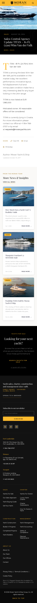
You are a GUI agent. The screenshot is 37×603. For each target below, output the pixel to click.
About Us (6, 550)
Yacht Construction (9, 523)
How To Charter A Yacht (26, 510)
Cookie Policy (7, 576)
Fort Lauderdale (8, 439)
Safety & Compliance (24, 531)
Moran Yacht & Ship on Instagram (16, 427)
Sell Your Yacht (8, 506)
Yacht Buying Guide (10, 502)
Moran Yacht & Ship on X (5, 427)
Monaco (6, 454)
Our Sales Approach (9, 498)
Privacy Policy (8, 572)
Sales (12, 50)
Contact (5, 562)
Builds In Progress (9, 527)
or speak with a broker (18, 367)
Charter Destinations (24, 504)
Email (26, 141)
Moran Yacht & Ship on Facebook (11, 427)
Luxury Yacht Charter (24, 498)
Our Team (6, 554)
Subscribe (18, 419)
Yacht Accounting (26, 527)
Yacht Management (27, 523)
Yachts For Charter (26, 494)
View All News (9, 182)
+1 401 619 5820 (8, 479)
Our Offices (7, 558)
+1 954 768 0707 (9, 448)
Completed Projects (10, 531)
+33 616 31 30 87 (9, 464)
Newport (6, 470)
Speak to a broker (12, 395)
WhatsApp (9, 147)
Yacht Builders (8, 535)
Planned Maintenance (24, 537)
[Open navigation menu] (3, 3)
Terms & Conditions (21, 572)
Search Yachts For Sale (18, 361)
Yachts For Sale (8, 494)
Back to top (18, 598)
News (6, 50)
